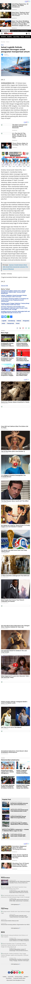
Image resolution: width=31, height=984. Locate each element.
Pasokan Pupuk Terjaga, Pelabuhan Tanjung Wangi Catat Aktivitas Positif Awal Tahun (15, 304)
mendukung (11, 320)
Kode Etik (10, 976)
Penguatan (26, 320)
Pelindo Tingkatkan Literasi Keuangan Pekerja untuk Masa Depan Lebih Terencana (14, 296)
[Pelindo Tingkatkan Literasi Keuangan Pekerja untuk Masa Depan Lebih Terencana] (23, 765)
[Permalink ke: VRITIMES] (2, 54)
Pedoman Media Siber (19, 978)
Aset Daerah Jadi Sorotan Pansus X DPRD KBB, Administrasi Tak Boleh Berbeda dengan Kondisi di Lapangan (19, 900)
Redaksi (26, 976)
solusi (3, 323)
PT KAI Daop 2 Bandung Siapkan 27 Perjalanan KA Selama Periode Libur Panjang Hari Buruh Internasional (14, 300)
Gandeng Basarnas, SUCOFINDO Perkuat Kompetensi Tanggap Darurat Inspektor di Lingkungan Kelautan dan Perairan (7, 374)
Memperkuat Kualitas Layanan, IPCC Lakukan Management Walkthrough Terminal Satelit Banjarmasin (13, 292)
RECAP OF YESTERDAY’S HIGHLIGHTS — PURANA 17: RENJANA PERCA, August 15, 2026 (15, 830)
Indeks (4, 976)
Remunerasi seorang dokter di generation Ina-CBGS (15, 924)
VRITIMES (6, 54)
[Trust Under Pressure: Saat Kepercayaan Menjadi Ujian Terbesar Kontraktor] (5, 835)
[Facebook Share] (17, 328)
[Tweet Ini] (20, 328)
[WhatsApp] (20, 972)
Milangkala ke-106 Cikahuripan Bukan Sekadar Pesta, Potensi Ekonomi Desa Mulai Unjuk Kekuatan (19, 882)
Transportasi (10, 323)
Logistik (4, 320)
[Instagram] (17, 972)
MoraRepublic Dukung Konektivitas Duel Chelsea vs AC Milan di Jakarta (7, 345)
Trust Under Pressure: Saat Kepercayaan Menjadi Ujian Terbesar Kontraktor (17, 835)
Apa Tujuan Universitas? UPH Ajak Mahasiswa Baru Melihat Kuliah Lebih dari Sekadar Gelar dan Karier (23, 374)
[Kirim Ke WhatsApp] (29, 328)
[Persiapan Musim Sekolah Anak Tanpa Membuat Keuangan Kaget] (15, 912)
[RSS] (22, 972)
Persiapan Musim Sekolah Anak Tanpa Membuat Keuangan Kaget (18, 916)
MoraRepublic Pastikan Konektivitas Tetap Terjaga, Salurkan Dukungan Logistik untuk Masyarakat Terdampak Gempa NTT (7, 359)
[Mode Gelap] (27, 33)
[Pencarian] (29, 33)
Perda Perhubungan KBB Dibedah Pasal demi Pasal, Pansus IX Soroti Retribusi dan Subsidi (18, 892)
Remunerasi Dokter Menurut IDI (10, 920)
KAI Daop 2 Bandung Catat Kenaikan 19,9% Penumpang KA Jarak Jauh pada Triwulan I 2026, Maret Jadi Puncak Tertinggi (14, 308)
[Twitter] (12, 972)
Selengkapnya (15, 904)
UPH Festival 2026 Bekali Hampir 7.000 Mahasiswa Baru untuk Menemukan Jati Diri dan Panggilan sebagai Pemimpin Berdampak (19, 810)
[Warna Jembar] (8, 33)
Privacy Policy (18, 976)
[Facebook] (9, 972)
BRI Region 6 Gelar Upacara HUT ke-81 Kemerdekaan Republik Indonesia (22, 359)
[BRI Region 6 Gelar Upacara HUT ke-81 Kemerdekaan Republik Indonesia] (23, 353)
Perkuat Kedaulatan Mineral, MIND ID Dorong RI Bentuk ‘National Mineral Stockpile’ (18, 817)
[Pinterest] (14, 972)
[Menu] (2, 33)
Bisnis (2, 45)
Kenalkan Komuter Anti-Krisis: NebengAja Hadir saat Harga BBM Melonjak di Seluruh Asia (15, 312)
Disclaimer (9, 978)
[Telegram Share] (26, 328)
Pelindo (19, 320)
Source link (4, 285)
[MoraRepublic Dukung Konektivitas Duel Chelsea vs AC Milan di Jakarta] (8, 338)
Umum (17, 323)
